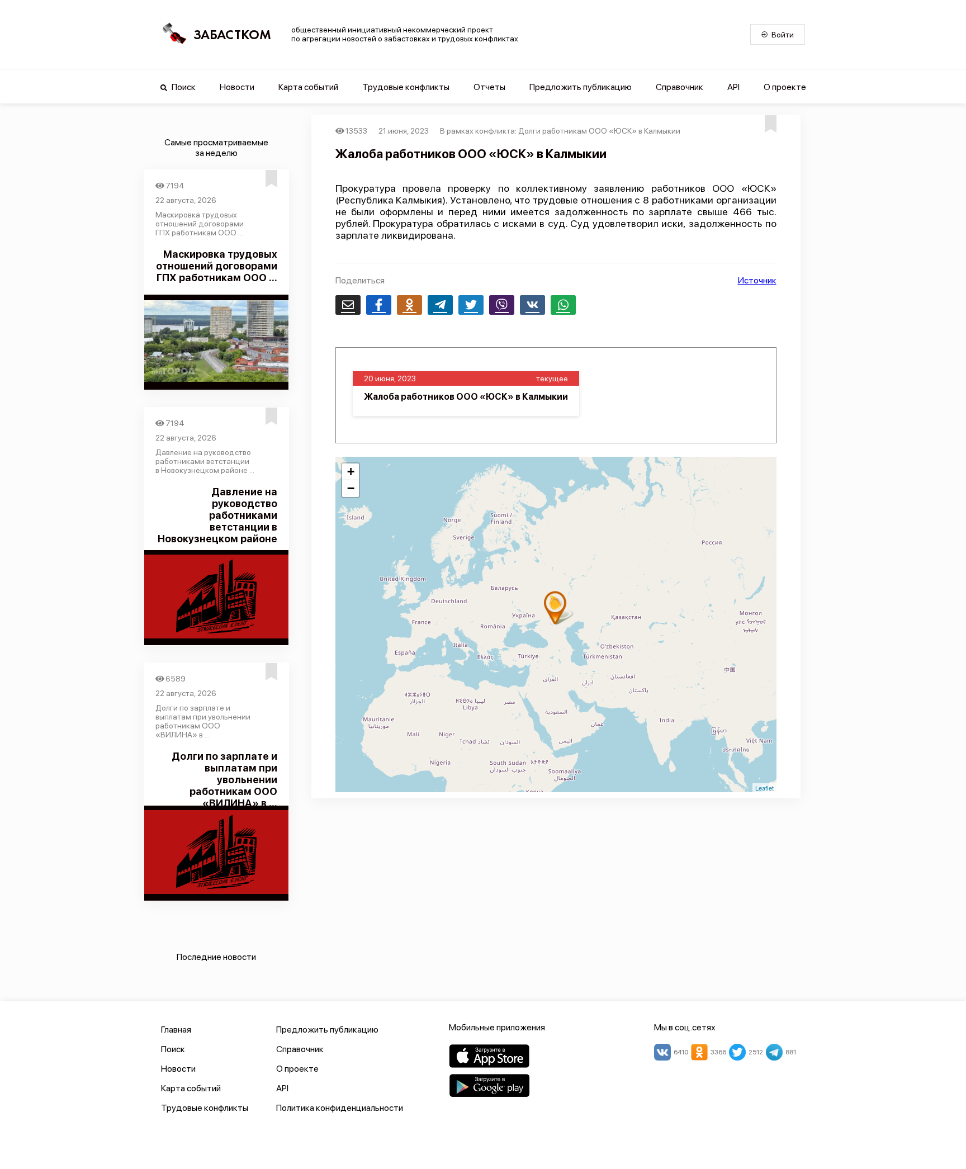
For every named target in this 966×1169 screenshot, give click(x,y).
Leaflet (764, 787)
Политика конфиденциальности (339, 1107)
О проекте (785, 87)
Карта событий (308, 87)
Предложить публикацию (580, 87)
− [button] (350, 488)
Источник (757, 280)
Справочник (679, 87)
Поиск (183, 87)
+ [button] (350, 472)
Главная (176, 1029)
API (733, 87)
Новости (237, 87)
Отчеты (489, 87)
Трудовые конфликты (405, 87)
